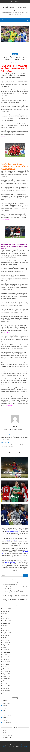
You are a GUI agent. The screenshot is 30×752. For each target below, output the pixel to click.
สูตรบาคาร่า (7, 332)
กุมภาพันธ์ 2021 (7, 683)
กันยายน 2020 (6, 693)
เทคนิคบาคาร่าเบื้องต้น (11, 540)
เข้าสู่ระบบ (5, 730)
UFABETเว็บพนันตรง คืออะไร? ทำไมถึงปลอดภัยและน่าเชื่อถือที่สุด (15, 600)
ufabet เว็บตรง (5, 219)
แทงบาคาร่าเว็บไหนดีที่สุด (11, 562)
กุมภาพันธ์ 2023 (7, 625)
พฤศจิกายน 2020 (7, 690)
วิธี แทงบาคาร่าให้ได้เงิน (12, 531)
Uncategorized (6, 703)
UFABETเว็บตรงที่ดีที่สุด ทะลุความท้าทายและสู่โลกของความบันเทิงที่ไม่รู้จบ (15, 596)
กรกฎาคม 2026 (7, 609)
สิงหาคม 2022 (6, 640)
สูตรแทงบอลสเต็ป (9, 405)
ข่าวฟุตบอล (5, 708)
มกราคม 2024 (6, 616)
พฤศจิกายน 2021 (7, 662)
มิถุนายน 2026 (6, 611)
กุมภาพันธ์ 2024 (7, 613)
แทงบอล (15, 54)
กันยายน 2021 (6, 666)
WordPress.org (7, 737)
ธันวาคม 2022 (6, 630)
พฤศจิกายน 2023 (7, 621)
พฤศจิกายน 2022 (7, 633)
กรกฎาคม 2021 (7, 671)
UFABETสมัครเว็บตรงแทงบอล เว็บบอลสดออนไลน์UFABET (13, 592)
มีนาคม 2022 (6, 652)
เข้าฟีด (4, 732)
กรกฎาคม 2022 (7, 642)
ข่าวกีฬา (5, 705)
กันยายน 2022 (6, 637)
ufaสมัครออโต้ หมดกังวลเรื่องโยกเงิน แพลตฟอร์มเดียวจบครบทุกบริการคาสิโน (15, 583)
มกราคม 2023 (6, 628)
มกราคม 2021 (6, 686)
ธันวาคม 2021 (6, 659)
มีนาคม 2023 (6, 623)
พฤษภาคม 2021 (7, 676)
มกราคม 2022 (6, 657)
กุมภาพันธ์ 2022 (7, 654)
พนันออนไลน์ (6, 717)
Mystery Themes (23, 746)
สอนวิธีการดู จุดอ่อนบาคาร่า (15, 8)
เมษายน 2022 (6, 649)
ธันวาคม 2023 (6, 618)
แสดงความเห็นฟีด (7, 735)
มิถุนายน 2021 (6, 674)
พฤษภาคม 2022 (7, 647)
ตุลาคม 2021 (6, 664)
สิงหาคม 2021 (6, 669)
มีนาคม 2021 (6, 681)
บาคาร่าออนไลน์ (7, 715)
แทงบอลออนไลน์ (7, 722)
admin (15, 426)
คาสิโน (4, 710)
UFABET (3, 136)
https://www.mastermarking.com (17, 429)
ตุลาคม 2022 (6, 635)
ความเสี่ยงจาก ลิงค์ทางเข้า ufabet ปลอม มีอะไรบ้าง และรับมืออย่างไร (15, 587)
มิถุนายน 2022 (6, 645)
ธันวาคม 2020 (6, 688)
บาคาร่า (5, 713)
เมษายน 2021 (6, 678)
